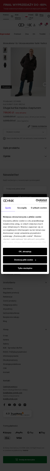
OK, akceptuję (25, 251)
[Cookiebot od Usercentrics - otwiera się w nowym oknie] (36, 200)
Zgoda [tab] (8, 208)
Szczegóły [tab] (22, 208)
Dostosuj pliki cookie (23, 260)
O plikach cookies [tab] (39, 208)
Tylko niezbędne (25, 268)
